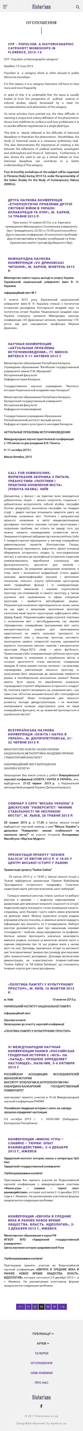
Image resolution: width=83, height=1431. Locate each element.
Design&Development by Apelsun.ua (42, 1423)
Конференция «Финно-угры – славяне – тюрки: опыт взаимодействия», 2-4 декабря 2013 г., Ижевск (38, 1145)
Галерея (41, 1353)
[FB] (41, 1406)
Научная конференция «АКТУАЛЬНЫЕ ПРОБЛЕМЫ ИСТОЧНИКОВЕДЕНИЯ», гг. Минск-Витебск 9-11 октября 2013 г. (38, 350)
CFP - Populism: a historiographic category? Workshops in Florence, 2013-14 (41, 48)
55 (54, 1306)
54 (48, 1306)
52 (35, 1306)
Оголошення (41, 1363)
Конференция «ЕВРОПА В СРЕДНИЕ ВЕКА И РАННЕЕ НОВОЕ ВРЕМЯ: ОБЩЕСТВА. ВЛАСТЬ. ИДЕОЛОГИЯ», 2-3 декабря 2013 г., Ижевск (41, 1222)
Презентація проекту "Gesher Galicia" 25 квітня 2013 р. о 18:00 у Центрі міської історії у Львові (40, 859)
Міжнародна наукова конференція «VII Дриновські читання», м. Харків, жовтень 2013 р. (41, 265)
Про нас (41, 1383)
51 (28, 1306)
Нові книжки (42, 1373)
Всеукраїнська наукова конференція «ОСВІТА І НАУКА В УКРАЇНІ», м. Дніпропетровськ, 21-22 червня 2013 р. (40, 736)
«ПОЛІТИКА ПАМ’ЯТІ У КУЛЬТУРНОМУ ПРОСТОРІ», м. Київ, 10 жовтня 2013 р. (41, 988)
